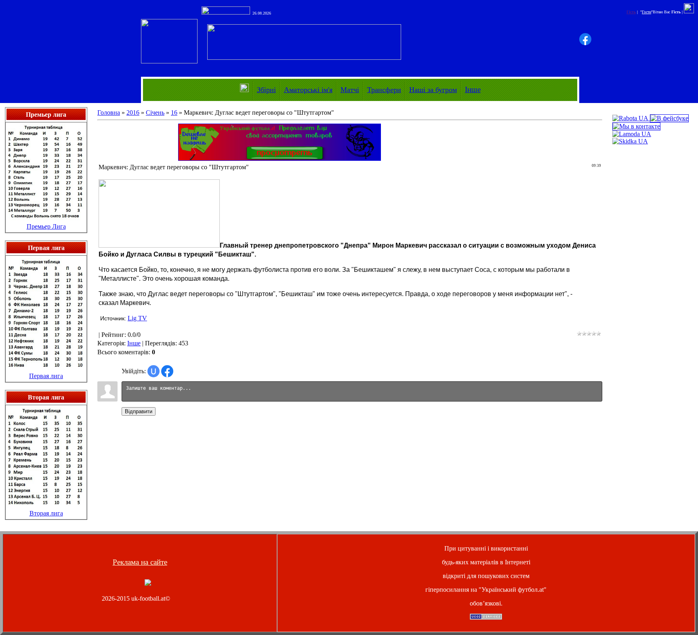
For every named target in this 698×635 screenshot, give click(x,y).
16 (174, 112)
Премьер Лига (46, 226)
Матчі (350, 90)
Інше (473, 89)
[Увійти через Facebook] (585, 39)
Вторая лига (46, 513)
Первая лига (46, 375)
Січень (155, 112)
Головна (108, 112)
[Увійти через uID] (153, 371)
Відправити (138, 411)
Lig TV (137, 318)
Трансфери (384, 90)
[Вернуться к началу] (148, 583)
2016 (132, 112)
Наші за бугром (433, 90)
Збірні (266, 90)
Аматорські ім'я (308, 90)
